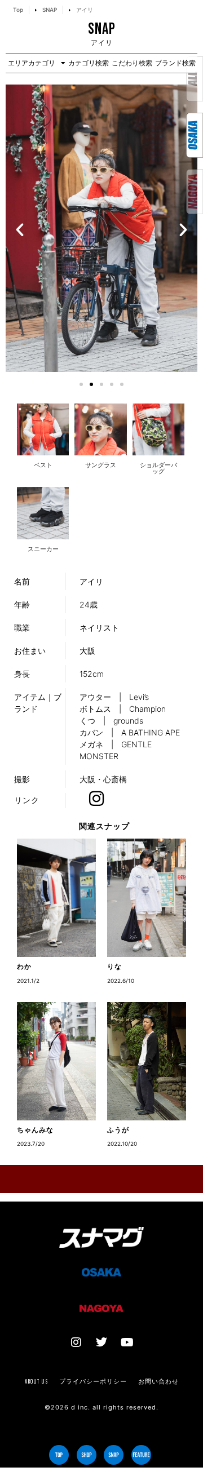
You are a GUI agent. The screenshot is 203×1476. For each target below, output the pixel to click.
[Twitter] (101, 1342)
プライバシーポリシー (93, 1381)
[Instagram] (76, 1342)
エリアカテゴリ (31, 63)
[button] (19, 229)
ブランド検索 (175, 63)
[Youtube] (127, 1342)
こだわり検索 (132, 63)
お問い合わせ (158, 1381)
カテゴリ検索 (88, 63)
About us (36, 1381)
